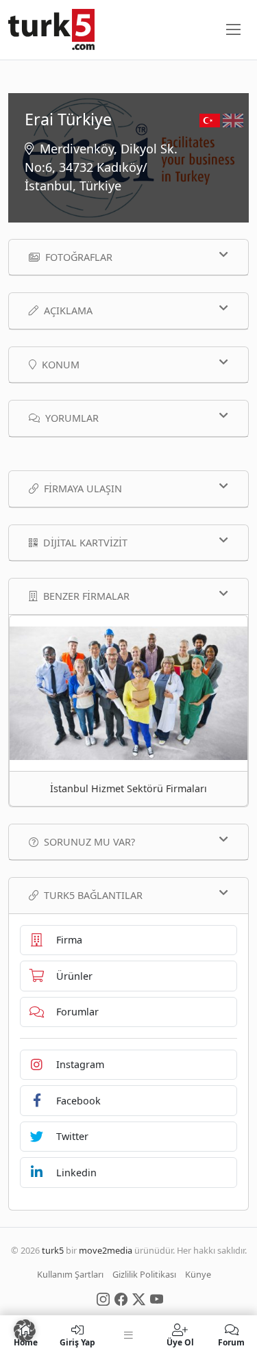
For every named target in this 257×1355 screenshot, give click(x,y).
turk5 (53, 1250)
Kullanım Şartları (70, 1274)
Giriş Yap (77, 1342)
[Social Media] (103, 1298)
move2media (105, 1250)
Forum (231, 1342)
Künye (198, 1274)
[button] (24, 1330)
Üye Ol (180, 1342)
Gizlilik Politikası (144, 1274)
